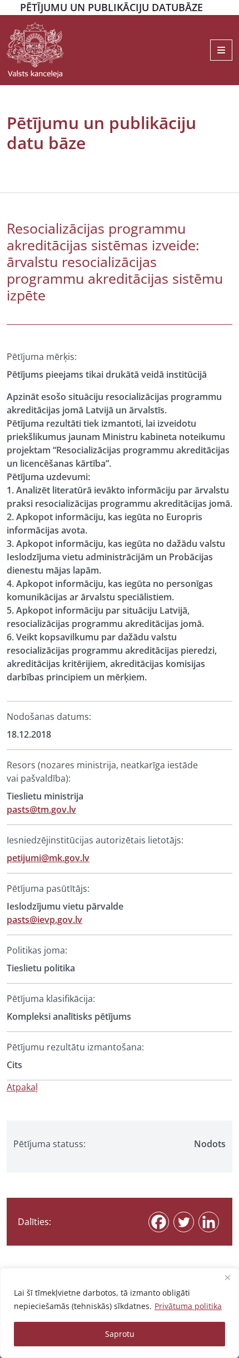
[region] (119, 1313)
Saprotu (120, 1334)
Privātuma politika (188, 1306)
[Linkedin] (208, 1222)
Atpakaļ (22, 1087)
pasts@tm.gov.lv (41, 809)
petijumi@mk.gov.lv (48, 858)
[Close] (227, 1277)
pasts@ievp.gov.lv (44, 919)
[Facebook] (158, 1222)
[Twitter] (183, 1222)
